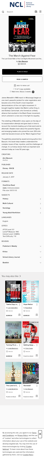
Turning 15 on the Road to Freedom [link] (12, 345)
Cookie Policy (28, 455)
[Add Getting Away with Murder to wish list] (36, 355)
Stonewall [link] (27, 386)
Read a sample (22, 79)
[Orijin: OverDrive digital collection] (22, 4)
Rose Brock (28, 308)
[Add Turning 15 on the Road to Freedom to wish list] (19, 355)
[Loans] (36, 12)
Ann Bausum (23, 61)
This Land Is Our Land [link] (12, 386)
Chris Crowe (29, 348)
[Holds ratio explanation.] (33, 92)
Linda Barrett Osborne (13, 389)
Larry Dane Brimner (13, 308)
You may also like (10, 276)
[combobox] (17, 11)
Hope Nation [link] (28, 304)
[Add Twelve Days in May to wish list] (19, 315)
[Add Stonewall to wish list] (36, 396)
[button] (22, 72)
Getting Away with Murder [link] (29, 345)
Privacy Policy (23, 435)
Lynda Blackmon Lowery (13, 348)
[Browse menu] (40, 11)
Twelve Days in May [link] (12, 304)
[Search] (3, 11)
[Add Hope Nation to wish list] (36, 315)
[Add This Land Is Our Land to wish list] (19, 396)
